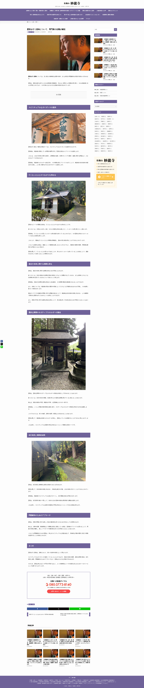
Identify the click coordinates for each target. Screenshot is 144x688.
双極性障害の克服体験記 (68, 681)
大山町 (97, 121)
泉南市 (108, 126)
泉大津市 (112, 141)
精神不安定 (67, 680)
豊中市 (110, 146)
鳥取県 (103, 116)
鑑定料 (80, 683)
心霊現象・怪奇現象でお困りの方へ (45, 683)
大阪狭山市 (98, 128)
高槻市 (97, 151)
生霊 (102, 126)
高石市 (110, 151)
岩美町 (104, 123)
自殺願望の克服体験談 (95, 680)
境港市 (109, 116)
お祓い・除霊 (31, 604)
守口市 (103, 143)
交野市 (111, 128)
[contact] (74, 677)
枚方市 (97, 138)
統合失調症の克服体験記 (56, 681)
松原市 (110, 136)
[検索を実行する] (115, 29)
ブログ (85, 683)
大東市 (97, 133)
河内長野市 (98, 141)
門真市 (103, 148)
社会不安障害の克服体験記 (81, 681)
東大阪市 (103, 136)
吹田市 (97, 131)
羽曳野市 (109, 143)
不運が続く (79, 680)
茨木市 (97, 146)
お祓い (97, 116)
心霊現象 (74, 680)
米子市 (103, 119)
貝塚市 (97, 148)
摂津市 (97, 136)
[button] (37, 609)
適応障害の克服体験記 (44, 681)
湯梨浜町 (97, 123)
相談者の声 (85, 680)
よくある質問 (75, 683)
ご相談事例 (40, 680)
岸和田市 (103, 133)
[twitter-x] (71, 677)
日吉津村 (110, 119)
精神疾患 (46, 680)
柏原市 (103, 138)
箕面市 (97, 143)
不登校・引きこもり (59, 680)
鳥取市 (110, 123)
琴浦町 (103, 121)
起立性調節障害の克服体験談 (107, 680)
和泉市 (103, 131)
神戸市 (105, 128)
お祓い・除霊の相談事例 (103, 95)
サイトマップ (91, 683)
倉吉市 (97, 119)
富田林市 (110, 133)
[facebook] (69, 677)
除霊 (97, 126)
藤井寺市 (103, 146)
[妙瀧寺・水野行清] (72, 3)
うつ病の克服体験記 (33, 681)
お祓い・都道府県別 (101, 89)
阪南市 (109, 148)
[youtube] (73, 677)
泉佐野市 (105, 141)
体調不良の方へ (111, 681)
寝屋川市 (103, 151)
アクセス (105, 683)
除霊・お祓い (33, 680)
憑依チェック (91, 681)
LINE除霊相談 (98, 683)
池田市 (109, 138)
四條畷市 (109, 131)
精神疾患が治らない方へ (101, 681)
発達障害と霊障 (57, 683)
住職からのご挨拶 (66, 683)
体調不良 (51, 680)
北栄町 (109, 121)
